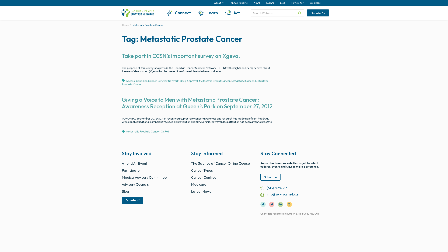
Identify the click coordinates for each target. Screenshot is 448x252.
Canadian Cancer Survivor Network (157, 81)
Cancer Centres (203, 177)
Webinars (315, 2)
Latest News (201, 191)
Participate (131, 170)
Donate (316, 13)
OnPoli (165, 131)
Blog (282, 2)
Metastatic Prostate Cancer (143, 131)
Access (130, 81)
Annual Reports (239, 2)
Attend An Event (134, 163)
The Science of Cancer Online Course (220, 163)
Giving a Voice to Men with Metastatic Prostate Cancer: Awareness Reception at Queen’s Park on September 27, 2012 (197, 103)
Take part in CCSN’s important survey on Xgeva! (181, 55)
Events (270, 2)
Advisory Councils (135, 184)
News (257, 2)
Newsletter (298, 2)
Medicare (198, 184)
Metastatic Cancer (242, 81)
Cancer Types (202, 170)
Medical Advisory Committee (144, 177)
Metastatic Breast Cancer (214, 81)
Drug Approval (189, 81)
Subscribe (270, 177)
